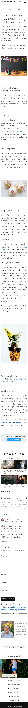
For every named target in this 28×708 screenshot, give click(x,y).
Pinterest (15, 692)
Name (4, 574)
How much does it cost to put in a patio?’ (7, 502)
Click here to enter (14, 439)
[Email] (23, 454)
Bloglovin (15, 700)
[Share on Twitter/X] (6, 492)
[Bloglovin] (17, 2)
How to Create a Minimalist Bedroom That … (7, 471)
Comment (6, 556)
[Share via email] (2, 492)
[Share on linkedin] (9, 492)
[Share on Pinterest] (8, 492)
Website (4, 590)
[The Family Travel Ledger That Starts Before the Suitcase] (7, 479)
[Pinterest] (8, 2)
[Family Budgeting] (14, 7)
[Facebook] (14, 2)
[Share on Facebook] (4, 492)
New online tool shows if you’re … (20, 485)
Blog (21, 16)
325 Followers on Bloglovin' (14, 647)
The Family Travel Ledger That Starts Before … (7, 486)
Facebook (14, 688)
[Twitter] (2, 2)
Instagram (14, 684)
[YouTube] (11, 2)
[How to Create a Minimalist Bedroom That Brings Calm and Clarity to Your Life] (7, 464)
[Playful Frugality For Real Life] (20, 464)
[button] (26, 2)
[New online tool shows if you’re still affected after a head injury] (20, 479)
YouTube (14, 696)
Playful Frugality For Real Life (20, 471)
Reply (4, 541)
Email (4, 582)
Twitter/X (14, 680)
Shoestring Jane (12, 519)
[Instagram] (5, 2)
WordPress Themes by (14, 706)
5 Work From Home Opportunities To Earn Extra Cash (21, 503)
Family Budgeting (16, 703)
